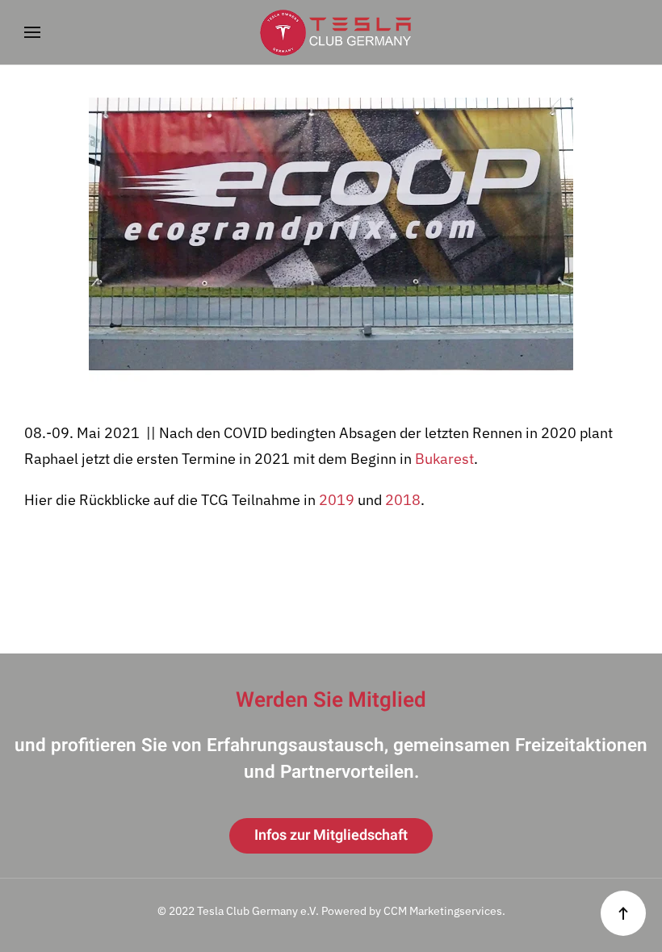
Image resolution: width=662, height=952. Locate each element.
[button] (32, 32)
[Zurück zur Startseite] (331, 32)
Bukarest (444, 458)
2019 (336, 500)
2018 (403, 500)
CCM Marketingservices (442, 911)
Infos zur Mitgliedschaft (331, 835)
